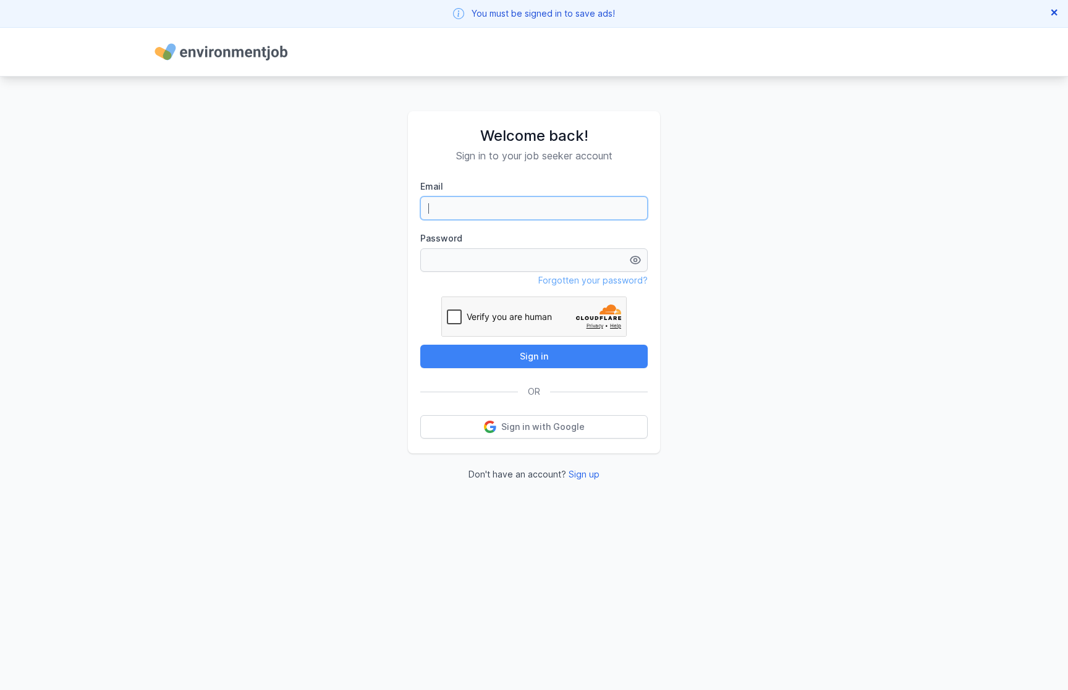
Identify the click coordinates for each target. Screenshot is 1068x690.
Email (431, 186)
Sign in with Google (543, 426)
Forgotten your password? (593, 280)
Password (441, 238)
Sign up (584, 474)
